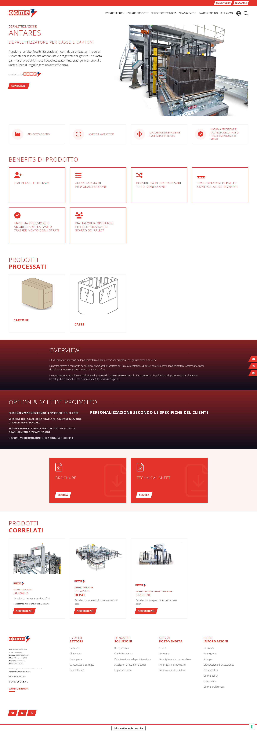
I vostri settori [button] (114, 13)
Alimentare (75, 653)
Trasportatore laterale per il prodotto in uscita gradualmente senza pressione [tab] (42, 430)
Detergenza (76, 659)
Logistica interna (122, 670)
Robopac (208, 659)
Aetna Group (210, 653)
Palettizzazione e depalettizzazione (132, 659)
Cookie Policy (211, 675)
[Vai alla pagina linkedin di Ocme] (22, 713)
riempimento (121, 648)
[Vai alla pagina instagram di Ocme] (32, 713)
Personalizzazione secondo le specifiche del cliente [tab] (43, 413)
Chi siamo (209, 648)
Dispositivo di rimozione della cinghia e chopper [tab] (41, 438)
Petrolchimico (77, 670)
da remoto (164, 653)
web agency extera (17, 676)
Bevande (74, 648)
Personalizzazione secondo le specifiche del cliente (149, 412)
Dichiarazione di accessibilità (219, 664)
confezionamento (123, 653)
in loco (162, 648)
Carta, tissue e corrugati (82, 664)
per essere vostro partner (172, 670)
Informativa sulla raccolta (128, 728)
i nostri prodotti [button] (137, 13)
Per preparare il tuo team (172, 664)
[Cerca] (246, 13)
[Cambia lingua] (238, 13)
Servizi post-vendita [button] (163, 13)
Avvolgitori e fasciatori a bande (130, 664)
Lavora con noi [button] (208, 13)
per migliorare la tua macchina (175, 659)
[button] (19, 86)
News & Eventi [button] (187, 13)
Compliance (210, 681)
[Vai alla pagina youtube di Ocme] (13, 713)
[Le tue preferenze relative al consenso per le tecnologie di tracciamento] (252, 727)
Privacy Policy (211, 670)
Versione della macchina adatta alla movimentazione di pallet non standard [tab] (45, 420)
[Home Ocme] (23, 13)
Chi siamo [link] (227, 13)
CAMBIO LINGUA (18, 688)
